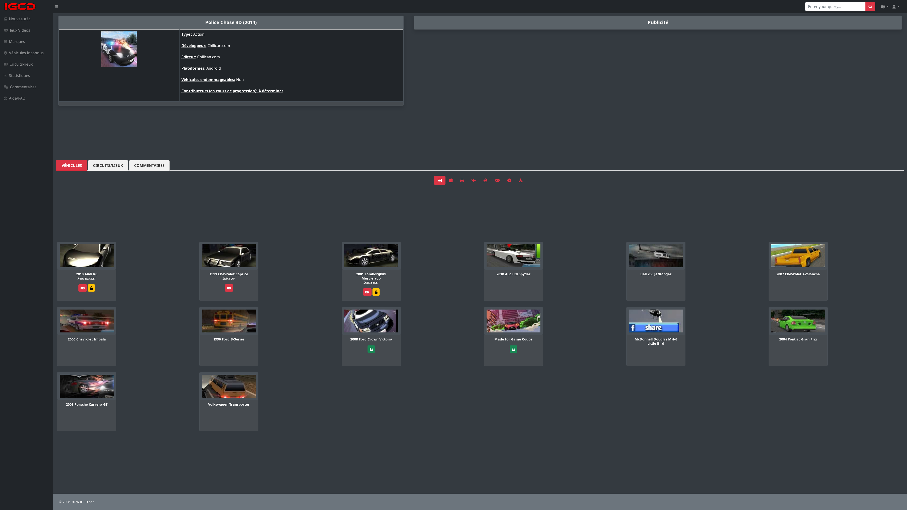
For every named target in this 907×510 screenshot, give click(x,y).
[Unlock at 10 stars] (376, 292)
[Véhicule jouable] (82, 288)
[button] (884, 6)
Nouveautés (19, 18)
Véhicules (72, 165)
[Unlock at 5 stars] (91, 288)
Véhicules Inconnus (26, 52)
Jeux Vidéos (20, 30)
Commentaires (23, 86)
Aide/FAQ (17, 98)
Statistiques (19, 75)
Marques (17, 41)
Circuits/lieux (21, 64)
